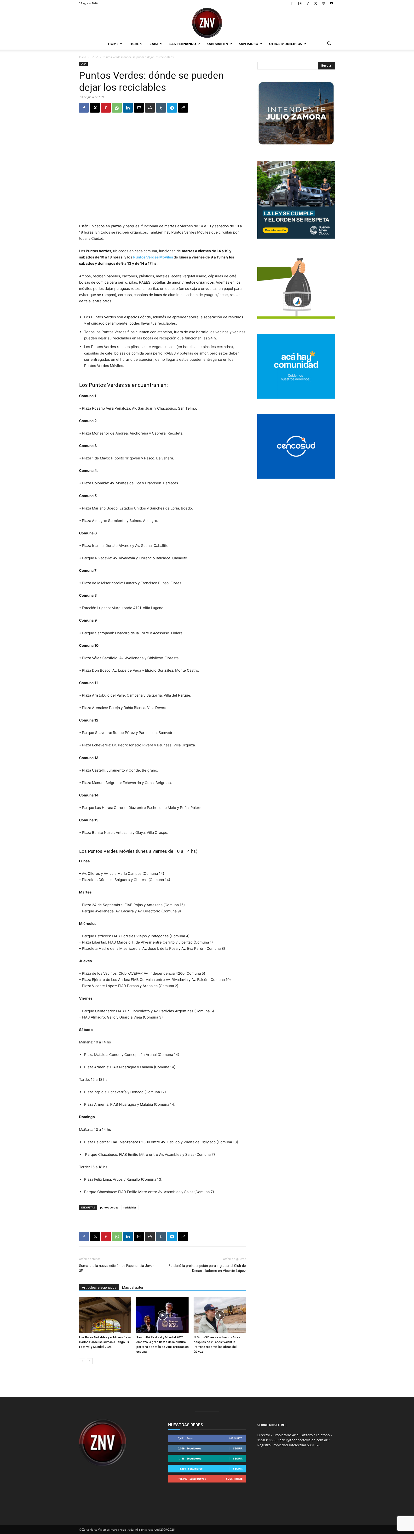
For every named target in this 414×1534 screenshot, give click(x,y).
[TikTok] (307, 3)
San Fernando (182, 43)
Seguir (237, 1448)
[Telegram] (172, 108)
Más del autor (132, 1287)
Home (113, 43)
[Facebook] (291, 3)
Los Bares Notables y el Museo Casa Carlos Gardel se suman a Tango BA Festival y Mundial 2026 (105, 1342)
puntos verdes (109, 1207)
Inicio (82, 57)
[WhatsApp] (117, 108)
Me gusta (235, 1438)
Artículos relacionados (99, 1287)
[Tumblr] (161, 108)
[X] (315, 3)
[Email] (139, 108)
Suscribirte (234, 1478)
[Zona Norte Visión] (207, 23)
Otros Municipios (285, 43)
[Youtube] (331, 3)
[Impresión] (150, 108)
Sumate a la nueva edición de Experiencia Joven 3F (117, 1268)
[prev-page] (82, 1361)
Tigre (134, 43)
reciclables (129, 1207)
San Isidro (248, 43)
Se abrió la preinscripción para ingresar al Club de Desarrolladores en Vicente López (207, 1268)
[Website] (323, 3)
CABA (154, 43)
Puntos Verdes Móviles (153, 257)
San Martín (217, 43)
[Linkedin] (128, 108)
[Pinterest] (106, 108)
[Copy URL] (183, 108)
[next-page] (90, 1361)
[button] (329, 44)
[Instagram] (299, 3)
